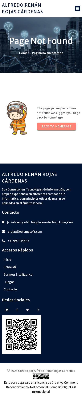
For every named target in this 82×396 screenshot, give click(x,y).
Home (23, 53)
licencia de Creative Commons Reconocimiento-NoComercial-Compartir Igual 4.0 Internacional (42, 387)
